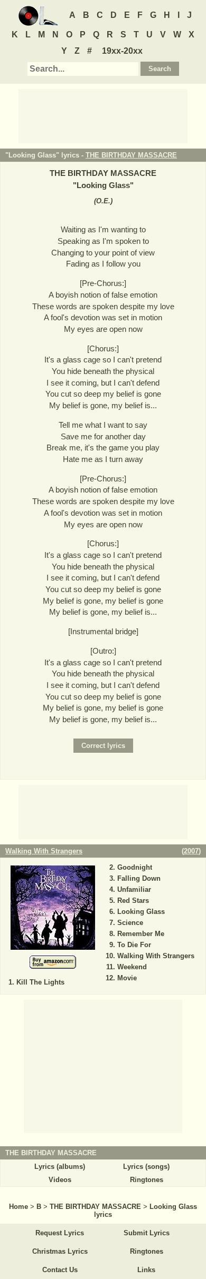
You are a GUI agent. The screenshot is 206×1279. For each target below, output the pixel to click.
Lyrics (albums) (59, 1166)
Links (146, 1270)
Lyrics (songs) (146, 1166)
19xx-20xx (122, 50)
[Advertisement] (103, 115)
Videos (60, 1180)
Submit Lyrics (147, 1233)
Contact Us (60, 1270)
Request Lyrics (59, 1233)
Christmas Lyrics (60, 1251)
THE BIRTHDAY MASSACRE (131, 155)
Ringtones (146, 1180)
